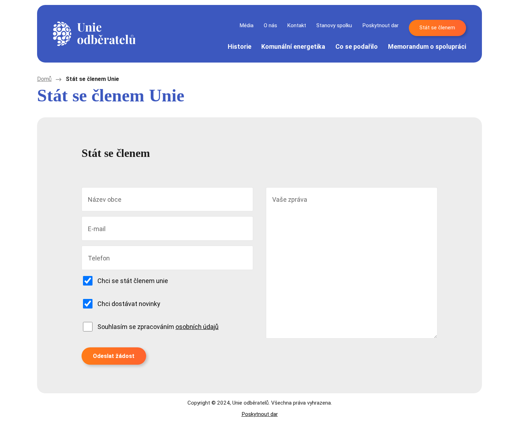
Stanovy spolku (334, 25)
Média (246, 25)
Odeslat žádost (114, 356)
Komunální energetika (293, 46)
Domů (44, 79)
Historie (239, 46)
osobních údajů (197, 326)
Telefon (99, 258)
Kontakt (296, 25)
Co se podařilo (356, 46)
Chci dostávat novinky (128, 303)
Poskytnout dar (380, 25)
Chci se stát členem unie (132, 280)
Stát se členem (437, 27)
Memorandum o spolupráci (427, 46)
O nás (270, 25)
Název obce (104, 199)
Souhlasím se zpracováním (158, 326)
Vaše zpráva (289, 199)
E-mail (97, 229)
